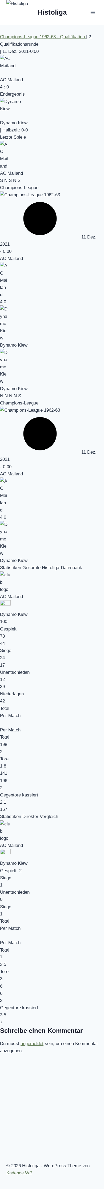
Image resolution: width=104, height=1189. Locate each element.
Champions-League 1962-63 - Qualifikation (43, 36)
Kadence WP (19, 1172)
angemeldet (32, 1043)
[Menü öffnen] (93, 12)
